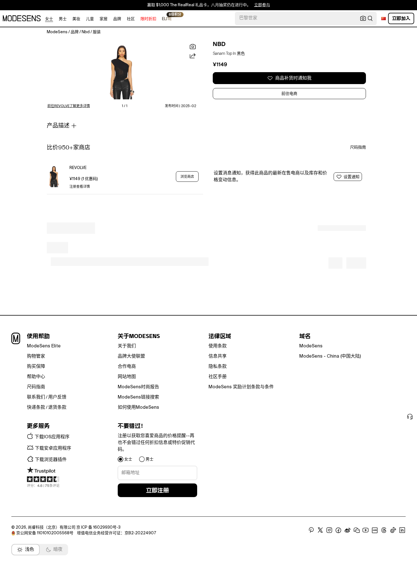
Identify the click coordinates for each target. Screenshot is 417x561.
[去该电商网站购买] (54, 176)
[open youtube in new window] (365, 530)
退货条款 (57, 407)
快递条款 (36, 407)
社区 (131, 19)
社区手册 (217, 377)
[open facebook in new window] (338, 530)
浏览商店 (187, 176)
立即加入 (401, 18)
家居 (104, 19)
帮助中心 (36, 377)
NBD (219, 44)
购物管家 (36, 356)
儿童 (90, 19)
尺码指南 (36, 387)
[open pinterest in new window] (311, 530)
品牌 (117, 19)
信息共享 (217, 356)
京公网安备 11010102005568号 (44, 533)
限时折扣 (148, 19)
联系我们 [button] (36, 397)
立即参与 (262, 5)
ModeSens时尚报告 (138, 387)
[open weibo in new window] (347, 530)
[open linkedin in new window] (402, 530)
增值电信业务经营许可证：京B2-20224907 (116, 533)
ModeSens (311, 346)
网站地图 (127, 377)
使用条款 (217, 346)
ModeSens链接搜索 (138, 397)
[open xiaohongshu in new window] (374, 530)
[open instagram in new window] (329, 530)
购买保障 (36, 366)
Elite (167, 18)
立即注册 (157, 490)
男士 (63, 19)
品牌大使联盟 (131, 356)
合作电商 (127, 366)
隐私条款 (217, 366)
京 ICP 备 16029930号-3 (98, 527)
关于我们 (127, 346)
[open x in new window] (320, 530)
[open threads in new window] (383, 530)
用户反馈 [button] (57, 397)
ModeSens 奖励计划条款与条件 (241, 387)
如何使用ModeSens (138, 407)
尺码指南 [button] (358, 147)
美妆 (76, 19)
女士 (49, 19)
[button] (121, 72)
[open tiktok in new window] (393, 530)
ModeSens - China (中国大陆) (330, 356)
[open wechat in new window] (356, 530)
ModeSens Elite (44, 346)
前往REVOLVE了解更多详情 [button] (68, 106)
